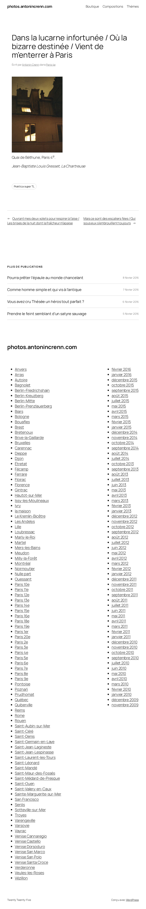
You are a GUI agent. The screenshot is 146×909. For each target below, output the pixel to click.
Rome (20, 715)
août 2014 (120, 453)
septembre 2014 (125, 448)
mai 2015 (119, 406)
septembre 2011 (125, 594)
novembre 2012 (124, 521)
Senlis (20, 804)
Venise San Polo (28, 856)
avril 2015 (119, 411)
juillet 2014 (120, 458)
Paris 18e (22, 621)
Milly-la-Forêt (26, 558)
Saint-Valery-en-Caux (33, 788)
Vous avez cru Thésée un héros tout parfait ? (45, 302)
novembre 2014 (124, 437)
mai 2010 (119, 673)
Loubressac (25, 531)
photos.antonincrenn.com (29, 6)
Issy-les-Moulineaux (32, 500)
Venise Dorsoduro (30, 846)
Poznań (21, 689)
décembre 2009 (125, 699)
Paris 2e (21, 642)
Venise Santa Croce (31, 862)
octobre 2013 (123, 463)
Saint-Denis (25, 736)
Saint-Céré (24, 731)
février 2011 (121, 631)
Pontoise (22, 683)
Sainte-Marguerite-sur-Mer (38, 794)
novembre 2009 (125, 704)
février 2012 (121, 568)
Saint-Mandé (26, 767)
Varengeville (25, 820)
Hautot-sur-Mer (28, 495)
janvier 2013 (121, 510)
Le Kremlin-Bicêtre (30, 516)
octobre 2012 (123, 526)
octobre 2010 (123, 652)
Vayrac (20, 830)
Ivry (18, 505)
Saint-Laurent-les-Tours (35, 757)
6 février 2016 (131, 302)
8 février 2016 (131, 277)
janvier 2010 (122, 694)
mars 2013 (120, 500)
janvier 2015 (121, 427)
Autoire (21, 379)
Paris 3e (21, 647)
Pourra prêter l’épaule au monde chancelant (45, 278)
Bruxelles (22, 442)
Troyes (20, 815)
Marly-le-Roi (25, 537)
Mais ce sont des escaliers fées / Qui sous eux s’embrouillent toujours (109, 220)
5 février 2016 (131, 313)
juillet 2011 (120, 605)
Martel (20, 542)
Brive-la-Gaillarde (29, 437)
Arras (19, 374)
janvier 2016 (122, 374)
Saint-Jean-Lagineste (33, 746)
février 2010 (121, 689)
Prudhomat (24, 694)
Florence (22, 484)
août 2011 (119, 600)
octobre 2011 (122, 589)
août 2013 (120, 474)
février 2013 (121, 505)
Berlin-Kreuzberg (29, 395)
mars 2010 (120, 683)
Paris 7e (21, 668)
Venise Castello (28, 841)
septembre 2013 (125, 469)
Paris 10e (22, 584)
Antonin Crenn (30, 64)
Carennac (23, 448)
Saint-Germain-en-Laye (34, 741)
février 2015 (121, 421)
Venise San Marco (30, 851)
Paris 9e (21, 678)
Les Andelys (25, 521)
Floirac (20, 479)
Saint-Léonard (27, 762)
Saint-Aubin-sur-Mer (32, 725)
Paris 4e (50, 64)
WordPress (132, 900)
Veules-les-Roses (29, 872)
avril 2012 (119, 558)
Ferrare (21, 474)
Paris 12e (22, 594)
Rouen (20, 720)
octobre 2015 (123, 385)
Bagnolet (22, 385)
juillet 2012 (120, 542)
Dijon (19, 458)
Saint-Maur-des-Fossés (35, 773)
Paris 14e (22, 605)
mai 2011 (118, 615)
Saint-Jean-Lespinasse (34, 752)
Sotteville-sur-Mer (30, 809)
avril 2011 (119, 621)
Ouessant (23, 579)
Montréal (22, 563)
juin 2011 (118, 610)
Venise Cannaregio (31, 836)
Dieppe (21, 453)
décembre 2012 (124, 516)
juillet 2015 (120, 400)
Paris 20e (22, 636)
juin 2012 (119, 547)
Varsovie (22, 825)
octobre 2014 (123, 442)
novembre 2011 (124, 584)
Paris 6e (21, 662)
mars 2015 (120, 416)
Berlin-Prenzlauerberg (33, 406)
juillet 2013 (120, 479)
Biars (19, 411)
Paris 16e (22, 615)
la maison (23, 510)
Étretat (21, 463)
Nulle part (23, 573)
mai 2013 (119, 489)
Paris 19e (22, 626)
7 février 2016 (131, 289)
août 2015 (120, 395)
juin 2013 (119, 484)
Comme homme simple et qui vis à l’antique (44, 290)
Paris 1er (21, 631)
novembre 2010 (124, 647)
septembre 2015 (125, 390)
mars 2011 (120, 626)
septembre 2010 (125, 657)
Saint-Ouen (24, 783)
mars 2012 (120, 563)
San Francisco (27, 799)
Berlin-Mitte (25, 400)
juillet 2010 (120, 662)
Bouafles (22, 421)
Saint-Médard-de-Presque (37, 778)
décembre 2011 (124, 579)
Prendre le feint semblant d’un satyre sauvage (46, 314)
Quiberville (23, 704)
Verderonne (25, 867)
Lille (18, 526)
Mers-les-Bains (27, 547)
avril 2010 (119, 678)
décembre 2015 (124, 379)
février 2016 (121, 369)
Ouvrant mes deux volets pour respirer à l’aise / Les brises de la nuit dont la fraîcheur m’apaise (43, 220)
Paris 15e (22, 610)
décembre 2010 (124, 642)
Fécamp (21, 469)
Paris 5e (21, 657)
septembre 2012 (125, 531)
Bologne (22, 416)
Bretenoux (24, 432)
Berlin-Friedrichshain (32, 390)
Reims (20, 710)
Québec (21, 699)
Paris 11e (21, 589)
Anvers (20, 369)
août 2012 (120, 537)
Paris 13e (22, 600)
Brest (19, 427)
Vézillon (21, 878)
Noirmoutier (25, 568)
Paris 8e (21, 673)
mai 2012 (119, 552)
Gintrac (21, 489)
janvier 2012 (121, 573)
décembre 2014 (124, 432)
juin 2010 (119, 668)
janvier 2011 (121, 636)
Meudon (22, 552)
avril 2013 (119, 495)
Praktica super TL (24, 186)
